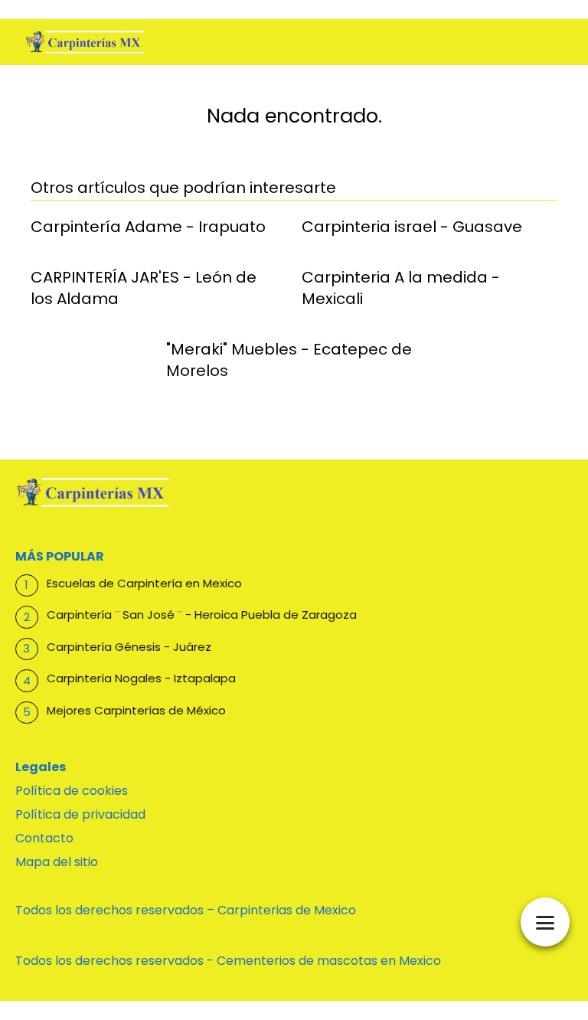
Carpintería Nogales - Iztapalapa (141, 678)
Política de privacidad (80, 814)
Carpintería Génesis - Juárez (129, 647)
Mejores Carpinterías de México (136, 710)
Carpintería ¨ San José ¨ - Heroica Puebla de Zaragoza (202, 614)
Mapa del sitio (56, 862)
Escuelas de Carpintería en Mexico (144, 583)
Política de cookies (71, 790)
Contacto (44, 838)
